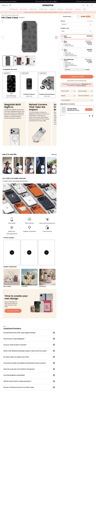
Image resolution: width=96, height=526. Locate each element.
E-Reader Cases (43, 9)
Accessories (78, 9)
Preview (88, 69)
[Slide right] (56, 37)
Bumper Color (65, 28)
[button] (83, 5)
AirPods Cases (33, 9)
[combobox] (77, 24)
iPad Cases (60, 9)
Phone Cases (23, 9)
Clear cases (8, 15)
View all (54, 154)
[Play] (20, 167)
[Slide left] (2, 37)
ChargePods (52, 9)
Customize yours (14, 9)
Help (84, 9)
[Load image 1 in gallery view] (8, 60)
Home (2, 15)
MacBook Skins (69, 9)
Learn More (90, 21)
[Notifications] (10, 5)
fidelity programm (81, 85)
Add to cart (89, 109)
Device (63, 21)
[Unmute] (9, 171)
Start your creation (13, 311)
